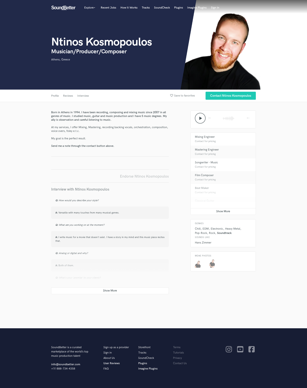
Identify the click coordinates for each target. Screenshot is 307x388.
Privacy (177, 358)
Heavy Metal (232, 229)
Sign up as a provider (116, 347)
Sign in (215, 7)
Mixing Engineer (205, 137)
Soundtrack (224, 233)
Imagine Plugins (197, 7)
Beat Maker (202, 188)
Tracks (146, 7)
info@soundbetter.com (65, 364)
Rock (212, 233)
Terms (177, 347)
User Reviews (111, 363)
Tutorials (178, 352)
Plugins (178, 7)
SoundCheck (162, 7)
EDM (206, 229)
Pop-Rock (201, 233)
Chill (198, 229)
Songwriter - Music (206, 162)
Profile (55, 96)
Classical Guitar (204, 201)
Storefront (144, 347)
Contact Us (180, 363)
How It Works (129, 7)
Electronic (217, 229)
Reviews (68, 96)
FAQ (106, 368)
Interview (83, 96)
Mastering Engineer (207, 149)
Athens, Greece (60, 59)
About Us (109, 358)
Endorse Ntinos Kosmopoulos (144, 176)
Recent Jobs (108, 7)
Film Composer (204, 175)
